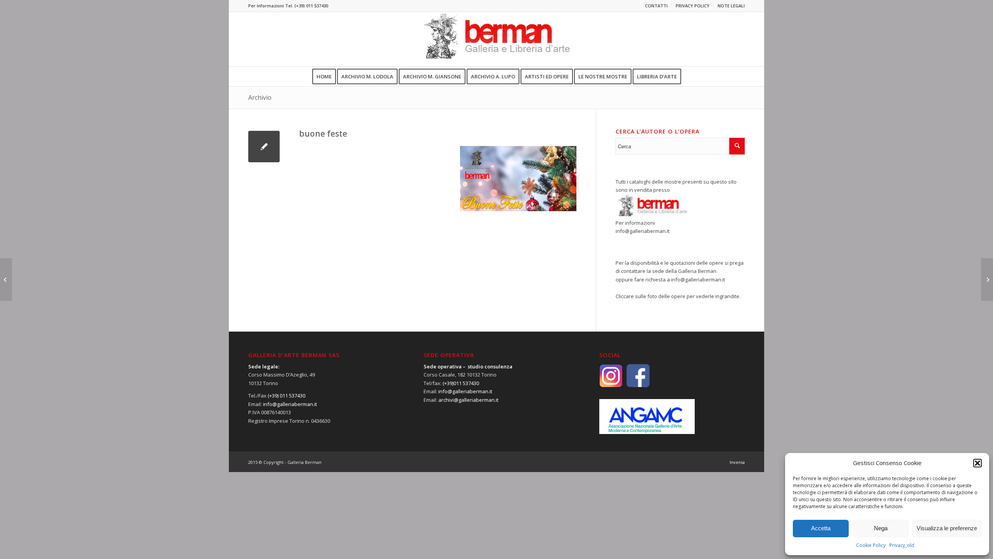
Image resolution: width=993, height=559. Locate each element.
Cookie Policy (871, 545)
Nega (880, 528)
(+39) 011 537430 (311, 6)
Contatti (656, 6)
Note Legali (731, 6)
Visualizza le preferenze (947, 528)
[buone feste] (264, 146)
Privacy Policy (692, 6)
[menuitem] (656, 6)
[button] (977, 463)
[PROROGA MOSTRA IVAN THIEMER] (6, 279)
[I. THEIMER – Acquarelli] (987, 279)
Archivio (260, 97)
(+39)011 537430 (461, 383)
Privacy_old (901, 545)
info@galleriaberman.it (642, 230)
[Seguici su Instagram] (612, 375)
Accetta (820, 528)
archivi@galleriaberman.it (468, 399)
